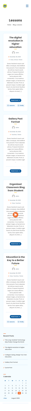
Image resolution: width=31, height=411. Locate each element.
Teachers (14, 134)
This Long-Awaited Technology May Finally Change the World (15, 341)
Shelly (22, 105)
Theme (20, 60)
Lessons (12, 105)
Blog (14, 25)
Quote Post (8, 368)
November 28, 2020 (15, 57)
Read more (14, 100)
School (16, 60)
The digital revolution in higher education (15, 42)
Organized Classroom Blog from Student (15, 187)
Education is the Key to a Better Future (15, 260)
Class (12, 60)
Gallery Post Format (15, 120)
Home (9, 25)
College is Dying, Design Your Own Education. (16, 356)
